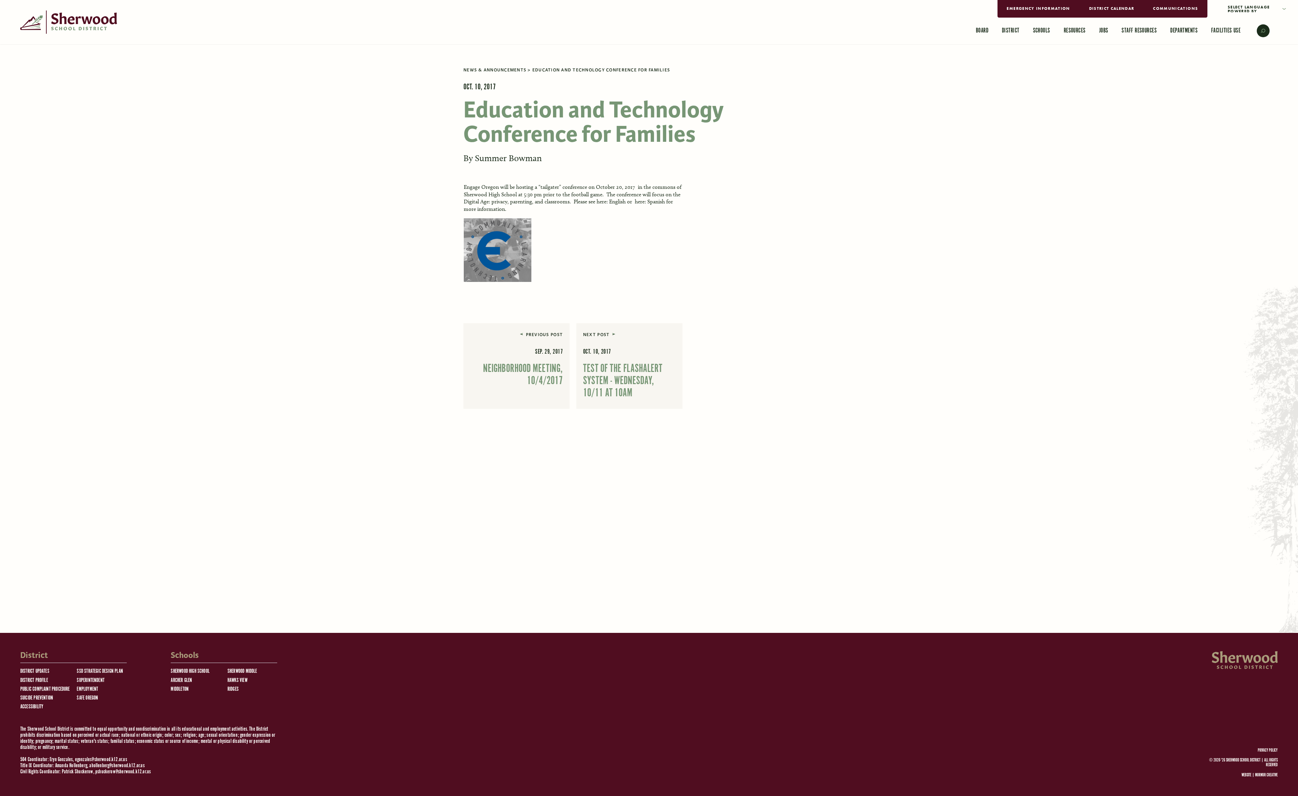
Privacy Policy (1268, 750)
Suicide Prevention (36, 698)
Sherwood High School (190, 671)
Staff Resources (1139, 30)
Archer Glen (181, 680)
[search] (1258, 30)
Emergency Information (1038, 8)
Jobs (1103, 30)
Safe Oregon (87, 698)
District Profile (34, 680)
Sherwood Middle (242, 671)
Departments (1184, 30)
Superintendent (90, 680)
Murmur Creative (1266, 775)
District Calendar (1111, 8)
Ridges (233, 689)
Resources (1075, 30)
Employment (87, 689)
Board (982, 30)
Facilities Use (1226, 30)
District (1010, 30)
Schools (1041, 30)
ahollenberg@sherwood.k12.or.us (116, 765)
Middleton (180, 689)
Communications (1175, 8)
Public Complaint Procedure (45, 689)
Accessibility (31, 706)
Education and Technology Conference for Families (601, 70)
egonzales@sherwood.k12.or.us (101, 759)
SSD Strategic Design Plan (100, 671)
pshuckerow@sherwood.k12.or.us (123, 771)
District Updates (34, 671)
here (601, 201)
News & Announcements (494, 70)
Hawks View (237, 680)
